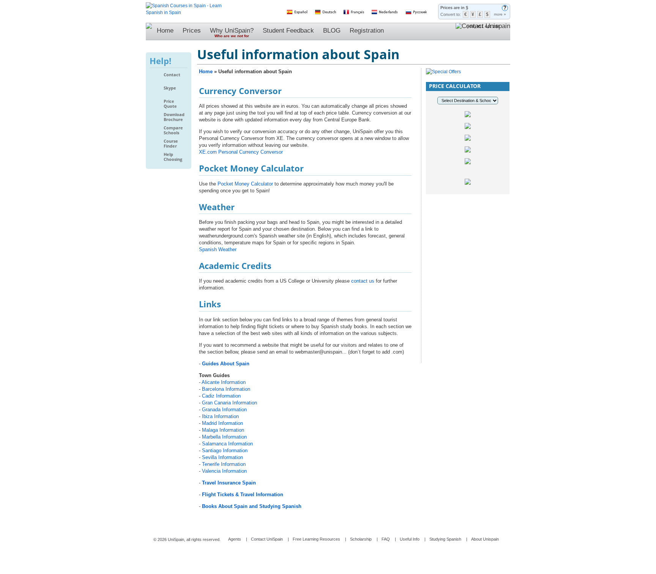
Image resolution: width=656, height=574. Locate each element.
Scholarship (361, 539)
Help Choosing (173, 157)
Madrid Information (222, 423)
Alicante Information (224, 382)
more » (500, 14)
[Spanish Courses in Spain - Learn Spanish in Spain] (184, 5)
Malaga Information (223, 430)
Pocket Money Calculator (245, 184)
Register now (467, 271)
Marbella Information (224, 437)
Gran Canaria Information (229, 403)
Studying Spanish (445, 539)
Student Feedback (288, 30)
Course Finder (171, 143)
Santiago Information (225, 450)
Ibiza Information (220, 416)
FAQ (386, 539)
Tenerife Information (224, 464)
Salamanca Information (227, 444)
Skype (170, 88)
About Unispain (485, 539)
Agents (234, 539)
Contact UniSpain (267, 539)
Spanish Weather (218, 249)
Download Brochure (174, 117)
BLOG (332, 30)
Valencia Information (224, 471)
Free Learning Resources (316, 539)
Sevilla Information (222, 457)
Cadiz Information (221, 396)
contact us (362, 281)
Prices (192, 30)
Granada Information (224, 409)
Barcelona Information (226, 389)
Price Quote (170, 104)
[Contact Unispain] (483, 31)
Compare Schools (173, 130)
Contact (172, 74)
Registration (367, 30)
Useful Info (409, 539)
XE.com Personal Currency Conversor (241, 152)
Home (165, 30)
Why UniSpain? (232, 32)
